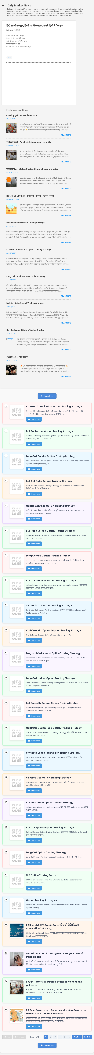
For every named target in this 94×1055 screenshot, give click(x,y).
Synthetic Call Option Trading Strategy (49, 605)
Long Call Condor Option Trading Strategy (26, 276)
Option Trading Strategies (41, 900)
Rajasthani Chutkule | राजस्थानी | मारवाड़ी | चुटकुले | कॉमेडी (30, 196)
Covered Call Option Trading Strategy (48, 777)
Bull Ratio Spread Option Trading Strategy (50, 530)
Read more (66, 135)
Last (86, 1037)
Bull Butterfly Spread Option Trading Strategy (53, 703)
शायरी (9, 57)
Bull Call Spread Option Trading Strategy (50, 827)
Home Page (49, 396)
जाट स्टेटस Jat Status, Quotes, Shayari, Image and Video (32, 169)
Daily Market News (19, 5)
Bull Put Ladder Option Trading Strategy (25, 222)
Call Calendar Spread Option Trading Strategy (53, 630)
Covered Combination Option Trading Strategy (28, 249)
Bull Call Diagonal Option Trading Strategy (51, 580)
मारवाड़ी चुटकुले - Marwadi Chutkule (21, 115)
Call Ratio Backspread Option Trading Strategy (54, 728)
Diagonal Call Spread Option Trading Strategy (53, 653)
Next (76, 1037)
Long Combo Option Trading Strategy (48, 555)
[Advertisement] (84, 55)
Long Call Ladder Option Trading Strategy (50, 678)
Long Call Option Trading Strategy (46, 852)
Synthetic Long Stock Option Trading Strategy (53, 752)
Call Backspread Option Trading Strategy (25, 330)
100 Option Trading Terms (41, 875)
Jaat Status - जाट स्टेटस (17, 357)
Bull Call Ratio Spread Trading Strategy (25, 303)
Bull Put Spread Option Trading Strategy (49, 802)
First (8, 1037)
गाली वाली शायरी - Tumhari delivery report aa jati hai (29, 142)
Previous (20, 1037)
